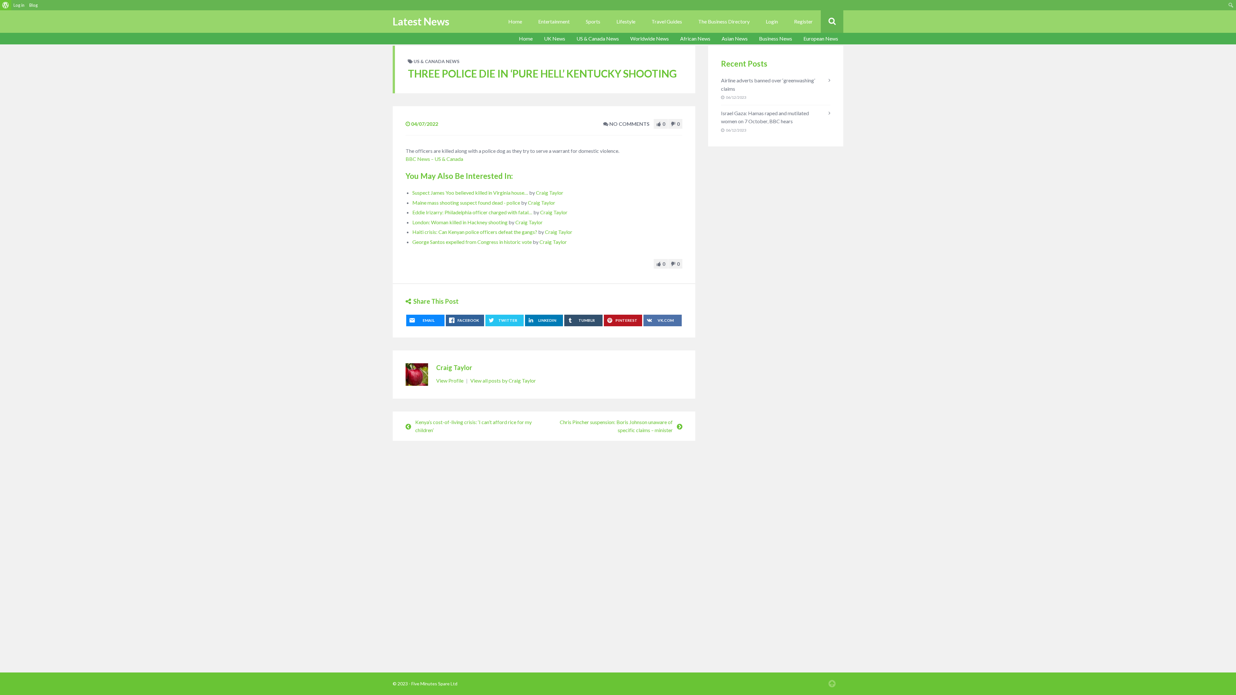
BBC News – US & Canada (434, 159)
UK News (554, 38)
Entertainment (554, 21)
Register (803, 21)
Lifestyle (625, 21)
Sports (593, 21)
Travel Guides (666, 21)
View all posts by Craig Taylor (503, 380)
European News (820, 38)
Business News (775, 38)
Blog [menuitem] (33, 5)
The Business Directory (724, 21)
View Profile (450, 380)
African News (695, 38)
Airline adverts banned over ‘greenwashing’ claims (768, 84)
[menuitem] (5, 5)
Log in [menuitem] (19, 5)
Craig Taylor (549, 193)
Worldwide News (649, 38)
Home (515, 21)
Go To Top (832, 683)
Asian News (735, 38)
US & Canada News (597, 38)
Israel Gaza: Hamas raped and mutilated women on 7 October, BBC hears (765, 117)
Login (772, 21)
